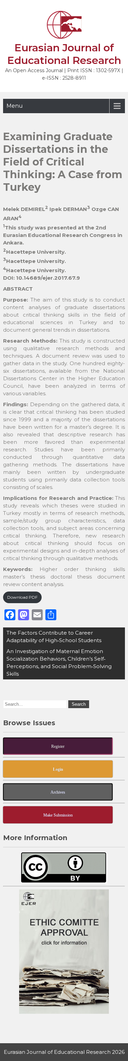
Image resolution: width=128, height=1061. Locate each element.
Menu (14, 106)
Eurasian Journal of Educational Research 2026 (64, 1052)
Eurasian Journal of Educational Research (64, 54)
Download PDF (22, 597)
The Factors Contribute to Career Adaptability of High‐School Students (53, 636)
